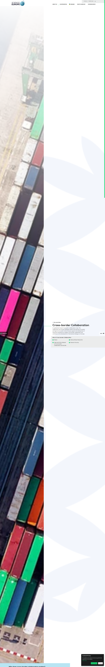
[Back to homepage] (18, 3)
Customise (100, 663)
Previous (4, 333)
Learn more (84, 660)
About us (54, 4)
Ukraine (72, 4)
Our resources (91, 4)
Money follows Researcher (77, 339)
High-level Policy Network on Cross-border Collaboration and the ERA (60, 344)
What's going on (81, 4)
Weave (55, 339)
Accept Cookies (94, 663)
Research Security (75, 342)
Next (101, 333)
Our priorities (63, 4)
